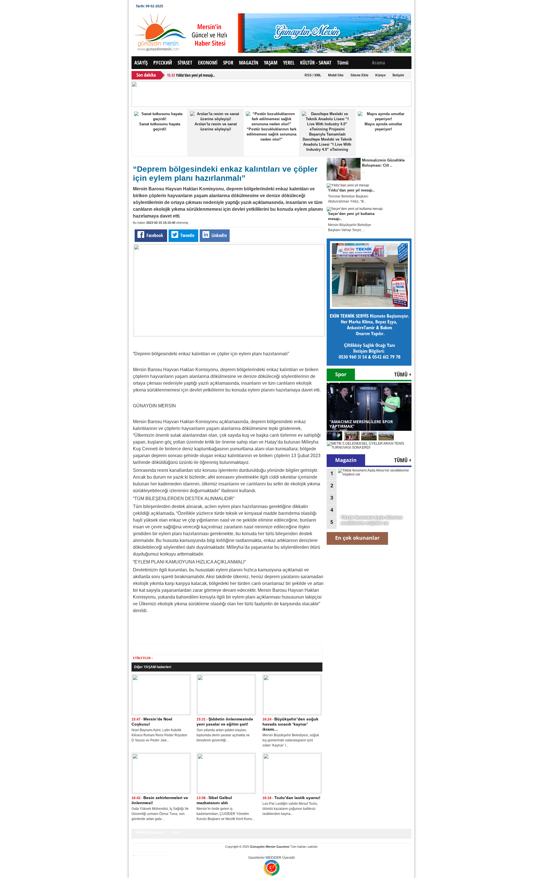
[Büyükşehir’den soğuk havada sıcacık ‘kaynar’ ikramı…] (292, 713)
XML (317, 75)
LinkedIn (218, 235)
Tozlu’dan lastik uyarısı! (297, 797)
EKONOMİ (207, 62)
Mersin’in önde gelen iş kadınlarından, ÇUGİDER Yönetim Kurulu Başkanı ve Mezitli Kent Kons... (226, 814)
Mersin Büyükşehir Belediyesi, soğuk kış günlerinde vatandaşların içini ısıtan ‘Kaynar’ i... (290, 740)
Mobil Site (336, 75)
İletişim (398, 75)
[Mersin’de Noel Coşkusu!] (161, 713)
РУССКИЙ (162, 62)
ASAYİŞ (141, 62)
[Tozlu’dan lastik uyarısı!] (292, 792)
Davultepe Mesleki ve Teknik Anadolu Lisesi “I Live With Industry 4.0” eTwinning (327, 144)
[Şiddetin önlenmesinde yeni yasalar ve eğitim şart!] (226, 713)
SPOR (228, 62)
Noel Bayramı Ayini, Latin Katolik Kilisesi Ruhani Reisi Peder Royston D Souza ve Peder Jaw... (159, 735)
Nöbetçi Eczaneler (150, 832)
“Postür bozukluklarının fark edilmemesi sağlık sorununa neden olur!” (271, 134)
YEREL (288, 62)
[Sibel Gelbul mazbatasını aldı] (226, 792)
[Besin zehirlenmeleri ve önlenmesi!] (161, 792)
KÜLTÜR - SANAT (315, 62)
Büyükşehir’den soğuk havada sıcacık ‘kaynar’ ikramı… (290, 724)
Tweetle (187, 235)
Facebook (154, 235)
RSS (308, 75)
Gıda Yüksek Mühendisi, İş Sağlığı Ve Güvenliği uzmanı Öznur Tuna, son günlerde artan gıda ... (160, 814)
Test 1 (177, 832)
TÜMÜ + (402, 374)
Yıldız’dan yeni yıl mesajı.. (195, 75)
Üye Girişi (178, 6)
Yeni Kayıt (201, 6)
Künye (380, 75)
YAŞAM (270, 62)
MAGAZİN (248, 62)
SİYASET (185, 62)
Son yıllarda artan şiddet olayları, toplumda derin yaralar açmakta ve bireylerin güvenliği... (223, 735)
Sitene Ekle (359, 75)
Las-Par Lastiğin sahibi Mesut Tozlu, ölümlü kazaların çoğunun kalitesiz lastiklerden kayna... (290, 809)
